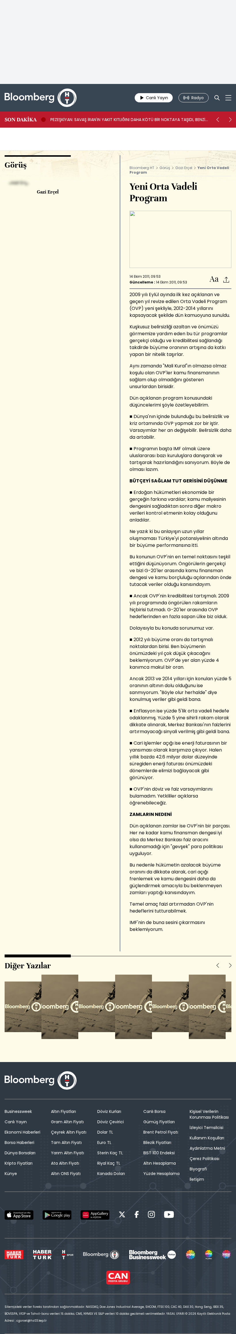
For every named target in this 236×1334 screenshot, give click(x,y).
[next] (230, 119)
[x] (122, 1215)
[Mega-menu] (228, 98)
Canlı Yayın (16, 1122)
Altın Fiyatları (63, 1111)
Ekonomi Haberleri (22, 1132)
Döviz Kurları (109, 1111)
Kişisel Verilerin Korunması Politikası (209, 1114)
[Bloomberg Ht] (101, 1255)
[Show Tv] (190, 1255)
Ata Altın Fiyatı (65, 1163)
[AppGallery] (95, 1215)
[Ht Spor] (67, 1255)
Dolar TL (105, 1132)
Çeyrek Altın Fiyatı (68, 1132)
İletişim (197, 1179)
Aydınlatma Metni (207, 1148)
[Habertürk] (14, 1255)
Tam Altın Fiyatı (66, 1142)
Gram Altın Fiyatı (67, 1122)
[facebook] (137, 1215)
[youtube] (169, 1215)
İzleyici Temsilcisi (206, 1127)
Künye (11, 1173)
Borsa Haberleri (19, 1142)
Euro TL (104, 1142)
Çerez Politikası (204, 1159)
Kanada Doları (111, 1173)
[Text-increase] (214, 279)
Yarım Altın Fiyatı (67, 1153)
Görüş (164, 167)
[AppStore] (19, 1215)
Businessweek (18, 1111)
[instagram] (151, 1215)
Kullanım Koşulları (207, 1138)
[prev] (217, 119)
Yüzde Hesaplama (161, 1173)
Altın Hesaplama (159, 1163)
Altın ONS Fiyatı (66, 1173)
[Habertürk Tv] (42, 1255)
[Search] (217, 98)
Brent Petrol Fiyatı (160, 1132)
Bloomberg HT (142, 167)
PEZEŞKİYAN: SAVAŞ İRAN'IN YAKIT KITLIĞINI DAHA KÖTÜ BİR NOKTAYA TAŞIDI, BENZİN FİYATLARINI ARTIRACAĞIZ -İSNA (129, 119)
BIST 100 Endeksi (159, 1153)
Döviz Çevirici (110, 1122)
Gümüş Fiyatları (159, 1122)
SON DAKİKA (21, 119)
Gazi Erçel (183, 167)
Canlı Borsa (154, 1111)
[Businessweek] (152, 1255)
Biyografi (198, 1169)
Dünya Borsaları (20, 1153)
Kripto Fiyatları (19, 1163)
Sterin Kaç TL (110, 1153)
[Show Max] (226, 1255)
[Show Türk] (208, 1255)
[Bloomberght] (41, 98)
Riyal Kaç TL (108, 1163)
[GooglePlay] (57, 1215)
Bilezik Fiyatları (157, 1142)
